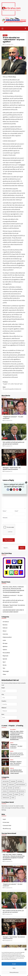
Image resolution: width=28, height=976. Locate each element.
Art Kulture (6, 621)
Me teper (5, 643)
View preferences (14, 972)
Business (5, 624)
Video (4, 674)
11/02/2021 (8, 44)
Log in (4, 819)
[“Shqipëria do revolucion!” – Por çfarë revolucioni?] (5, 745)
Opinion (5, 35)
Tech (4, 668)
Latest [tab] (5, 726)
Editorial (5, 628)
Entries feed (6, 822)
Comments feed (7, 825)
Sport (4, 662)
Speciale (5, 659)
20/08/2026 (8, 471)
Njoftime (5, 646)
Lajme (4, 640)
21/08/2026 (8, 420)
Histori (4, 631)
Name (5, 511)
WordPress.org (7, 828)
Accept (14, 964)
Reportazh (5, 655)
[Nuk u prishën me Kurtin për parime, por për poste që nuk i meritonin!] (5, 753)
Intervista (5, 634)
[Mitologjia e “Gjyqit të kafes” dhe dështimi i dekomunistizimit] (5, 762)
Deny (14, 968)
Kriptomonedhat (7, 637)
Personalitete (6, 652)
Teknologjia (6, 671)
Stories (4, 665)
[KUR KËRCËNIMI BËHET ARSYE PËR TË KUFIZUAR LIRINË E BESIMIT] (5, 770)
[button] (25, 949)
